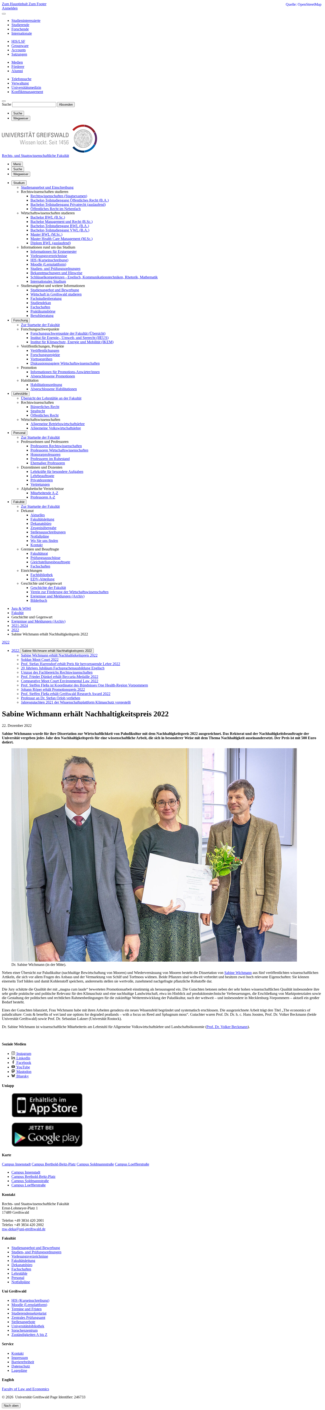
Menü (17, 164)
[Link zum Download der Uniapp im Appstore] (47, 1116)
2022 (6, 642)
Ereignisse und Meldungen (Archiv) (57, 596)
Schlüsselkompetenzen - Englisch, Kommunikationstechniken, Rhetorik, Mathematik (94, 277)
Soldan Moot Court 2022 (40, 660)
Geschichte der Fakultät (48, 588)
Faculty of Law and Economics (25, 1389)
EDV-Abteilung (42, 579)
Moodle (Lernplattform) (48, 264)
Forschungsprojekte (45, 355)
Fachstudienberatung (46, 298)
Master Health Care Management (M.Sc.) (61, 239)
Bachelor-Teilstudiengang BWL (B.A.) (59, 226)
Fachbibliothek (41, 575)
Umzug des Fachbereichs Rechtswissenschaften (57, 672)
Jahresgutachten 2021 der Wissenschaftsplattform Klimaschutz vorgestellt (76, 702)
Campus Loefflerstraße (28, 1185)
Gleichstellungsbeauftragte (50, 562)
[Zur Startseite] (49, 151)
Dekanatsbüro (40, 524)
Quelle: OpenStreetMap (303, 4)
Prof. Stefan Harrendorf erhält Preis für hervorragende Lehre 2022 (70, 664)
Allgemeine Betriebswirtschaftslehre (57, 424)
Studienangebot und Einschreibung (47, 187)
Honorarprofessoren (45, 454)
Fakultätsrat (39, 553)
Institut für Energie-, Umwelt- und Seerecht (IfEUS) (69, 338)
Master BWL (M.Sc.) (46, 234)
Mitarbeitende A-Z (44, 493)
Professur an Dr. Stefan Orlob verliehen (50, 698)
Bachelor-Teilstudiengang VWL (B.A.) (59, 230)
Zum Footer (37, 4)
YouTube (22, 1067)
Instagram (23, 1054)
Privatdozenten (41, 480)
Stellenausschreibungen (48, 532)
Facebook (23, 1063)
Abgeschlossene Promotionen (52, 376)
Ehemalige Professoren (47, 463)
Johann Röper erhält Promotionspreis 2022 (53, 689)
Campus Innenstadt (25, 1172)
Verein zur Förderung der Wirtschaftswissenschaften (69, 592)
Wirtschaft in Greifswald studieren (56, 294)
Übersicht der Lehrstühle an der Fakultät (51, 398)
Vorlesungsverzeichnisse (48, 256)
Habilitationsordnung (46, 385)
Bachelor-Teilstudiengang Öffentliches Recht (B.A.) (69, 200)
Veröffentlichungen (44, 350)
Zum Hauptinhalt (15, 4)
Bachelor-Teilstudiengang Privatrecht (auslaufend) (68, 204)
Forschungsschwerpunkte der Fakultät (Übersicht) (67, 333)
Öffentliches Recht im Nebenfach (55, 209)
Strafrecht (37, 411)
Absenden (66, 104)
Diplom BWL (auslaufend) (50, 243)
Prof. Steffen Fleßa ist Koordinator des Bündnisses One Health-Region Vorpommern (84, 685)
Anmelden (10, 8)
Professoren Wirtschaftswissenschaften (59, 450)
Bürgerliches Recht (44, 407)
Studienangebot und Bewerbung (54, 290)
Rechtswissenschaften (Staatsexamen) (58, 196)
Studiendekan (40, 303)
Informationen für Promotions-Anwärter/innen (65, 372)
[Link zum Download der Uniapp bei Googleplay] (47, 1146)
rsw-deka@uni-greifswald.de (23, 1229)
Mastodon (23, 1072)
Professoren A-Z (42, 497)
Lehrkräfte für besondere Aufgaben (56, 472)
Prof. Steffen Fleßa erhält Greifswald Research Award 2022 (65, 694)
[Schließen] (4, 13)
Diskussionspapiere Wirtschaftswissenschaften (65, 363)
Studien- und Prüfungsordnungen (55, 269)
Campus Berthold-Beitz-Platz (33, 1177)
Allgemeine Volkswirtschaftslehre (55, 428)
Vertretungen (40, 484)
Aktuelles (37, 515)
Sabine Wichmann (238, 973)
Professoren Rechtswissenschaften (56, 446)
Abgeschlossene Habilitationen (53, 389)
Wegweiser (20, 174)
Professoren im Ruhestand (50, 459)
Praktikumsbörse (42, 311)
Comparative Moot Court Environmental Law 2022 (59, 681)
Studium (19, 183)
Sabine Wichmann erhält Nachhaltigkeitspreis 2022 (57, 651)
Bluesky (22, 1076)
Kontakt (36, 545)
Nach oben (11, 1405)
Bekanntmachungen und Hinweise (56, 273)
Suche (6, 104)
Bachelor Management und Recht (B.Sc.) (61, 222)
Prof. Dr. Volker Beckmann (227, 1027)
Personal (19, 433)
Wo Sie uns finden (44, 541)
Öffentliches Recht (44, 415)
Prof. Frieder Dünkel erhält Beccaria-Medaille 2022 (59, 677)
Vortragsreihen (41, 359)
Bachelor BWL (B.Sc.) (47, 217)
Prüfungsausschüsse (45, 558)
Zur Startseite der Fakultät (40, 325)
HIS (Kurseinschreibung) (49, 260)
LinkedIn (22, 1058)
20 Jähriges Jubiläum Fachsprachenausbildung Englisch (62, 668)
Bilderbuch (38, 600)
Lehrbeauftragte (42, 476)
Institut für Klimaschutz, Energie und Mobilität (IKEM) (71, 342)
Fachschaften (40, 307)
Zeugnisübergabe (43, 528)
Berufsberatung (42, 316)
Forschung (20, 320)
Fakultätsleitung (42, 519)
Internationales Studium (48, 281)
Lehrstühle (20, 393)
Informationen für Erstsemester (53, 251)
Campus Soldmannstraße (30, 1181)
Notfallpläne (39, 536)
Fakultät (19, 502)
